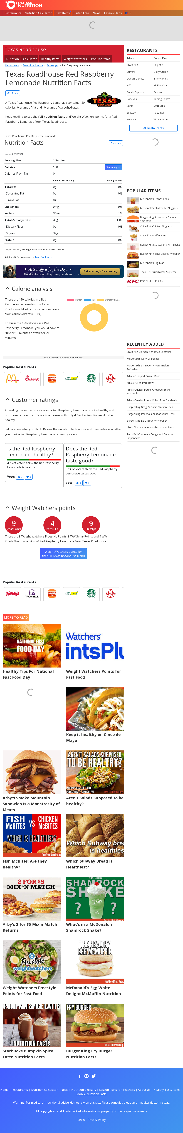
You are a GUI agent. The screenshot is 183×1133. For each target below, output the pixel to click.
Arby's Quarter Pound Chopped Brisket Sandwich (149, 391)
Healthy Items (50, 59)
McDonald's (160, 85)
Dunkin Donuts (135, 78)
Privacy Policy (97, 1120)
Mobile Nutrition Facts (91, 1094)
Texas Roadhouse (43, 257)
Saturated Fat (15, 193)
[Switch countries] (128, 13)
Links (81, 1120)
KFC (129, 85)
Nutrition (12, 59)
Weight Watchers (75, 59)
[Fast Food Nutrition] (24, 5)
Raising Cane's (162, 99)
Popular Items (100, 59)
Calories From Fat (16, 174)
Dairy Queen (161, 71)
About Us (144, 1090)
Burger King (160, 58)
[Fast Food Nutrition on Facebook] (79, 1076)
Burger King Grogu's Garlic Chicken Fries (150, 407)
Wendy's (131, 119)
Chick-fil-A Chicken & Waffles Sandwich (149, 352)
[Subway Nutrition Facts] (71, 379)
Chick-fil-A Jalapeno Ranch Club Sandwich (150, 427)
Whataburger (161, 119)
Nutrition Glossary (83, 1090)
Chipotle (158, 65)
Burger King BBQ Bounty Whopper (147, 420)
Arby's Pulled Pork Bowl (140, 383)
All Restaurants (153, 128)
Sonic (130, 105)
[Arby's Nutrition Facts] (110, 379)
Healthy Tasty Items (167, 1090)
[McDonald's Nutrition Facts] (12, 379)
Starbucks (159, 105)
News (96, 13)
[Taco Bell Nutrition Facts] (32, 594)
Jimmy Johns (161, 78)
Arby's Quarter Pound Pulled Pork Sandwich (152, 400)
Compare (115, 143)
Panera (158, 92)
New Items (62, 13)
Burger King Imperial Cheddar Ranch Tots (151, 414)
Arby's (130, 58)
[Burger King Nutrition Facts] (51, 379)
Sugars (11, 233)
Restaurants (13, 13)
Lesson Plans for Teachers (117, 1090)
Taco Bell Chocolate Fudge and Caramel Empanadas (150, 436)
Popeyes (132, 99)
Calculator (30, 59)
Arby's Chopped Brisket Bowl (143, 376)
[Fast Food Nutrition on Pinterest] (86, 1076)
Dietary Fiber (14, 227)
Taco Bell (159, 112)
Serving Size (13, 160)
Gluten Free (81, 13)
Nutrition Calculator (38, 13)
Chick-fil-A (132, 65)
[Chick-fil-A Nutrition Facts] (32, 379)
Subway (131, 112)
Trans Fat (12, 200)
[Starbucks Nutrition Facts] (91, 379)
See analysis (113, 167)
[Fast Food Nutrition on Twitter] (93, 1076)
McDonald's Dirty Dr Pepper (143, 358)
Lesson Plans (113, 13)
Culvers (131, 71)
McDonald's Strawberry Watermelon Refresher (148, 367)
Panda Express (135, 92)
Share (13, 93)
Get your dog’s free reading (100, 271)
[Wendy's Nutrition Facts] (12, 594)
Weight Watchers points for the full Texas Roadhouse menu (63, 554)
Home (4, 1090)
